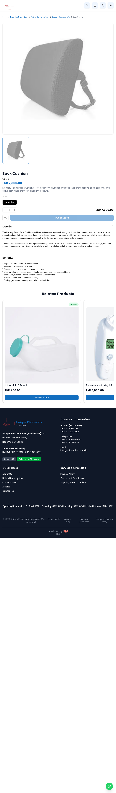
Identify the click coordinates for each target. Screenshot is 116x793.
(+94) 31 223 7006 (69, 431)
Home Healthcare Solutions (19, 17)
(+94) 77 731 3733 (69, 428)
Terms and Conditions (72, 478)
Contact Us (8, 490)
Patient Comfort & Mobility (40, 17)
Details (7, 226)
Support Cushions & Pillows (61, 17)
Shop (4, 17)
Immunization (9, 482)
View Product (42, 397)
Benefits (7, 258)
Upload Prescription (12, 478)
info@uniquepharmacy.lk (73, 450)
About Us (7, 473)
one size (9, 202)
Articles (6, 486)
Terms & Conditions (84, 520)
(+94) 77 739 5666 (70, 439)
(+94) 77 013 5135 (69, 442)
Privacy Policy (67, 473)
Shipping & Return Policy (73, 482)
